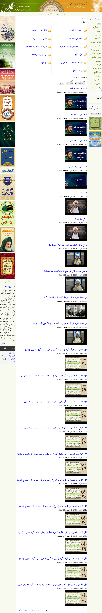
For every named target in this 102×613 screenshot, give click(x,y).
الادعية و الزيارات (76, 30)
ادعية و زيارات (58, 14)
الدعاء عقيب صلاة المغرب (78, 88)
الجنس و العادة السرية (40, 38)
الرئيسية (84, 18)
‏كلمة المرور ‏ (98, 98)
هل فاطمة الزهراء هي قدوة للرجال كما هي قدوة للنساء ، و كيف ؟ (64, 297)
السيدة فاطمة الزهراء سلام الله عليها (71, 46)
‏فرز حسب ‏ (82, 80)
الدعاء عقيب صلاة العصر (78, 114)
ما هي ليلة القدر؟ (81, 219)
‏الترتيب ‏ (71, 80)
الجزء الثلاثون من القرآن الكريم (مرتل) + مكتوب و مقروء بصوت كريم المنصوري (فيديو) (56, 349)
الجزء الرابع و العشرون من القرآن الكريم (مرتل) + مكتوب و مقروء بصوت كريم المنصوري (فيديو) (53, 506)
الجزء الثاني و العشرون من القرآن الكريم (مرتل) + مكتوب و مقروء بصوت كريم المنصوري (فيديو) (53, 558)
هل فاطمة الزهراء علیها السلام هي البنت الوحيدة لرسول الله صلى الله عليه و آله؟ (60, 323)
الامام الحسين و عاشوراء (39, 30)
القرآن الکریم (78, 54)
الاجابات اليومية (96, 46)
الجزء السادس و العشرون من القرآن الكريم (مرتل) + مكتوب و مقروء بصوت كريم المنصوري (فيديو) (52, 454)
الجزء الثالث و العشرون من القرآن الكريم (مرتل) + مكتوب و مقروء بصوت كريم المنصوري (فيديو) (52, 532)
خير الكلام (97, 72)
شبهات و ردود (39, 14)
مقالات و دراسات (48, 14)
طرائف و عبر (97, 68)
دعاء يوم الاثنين (9, 286)
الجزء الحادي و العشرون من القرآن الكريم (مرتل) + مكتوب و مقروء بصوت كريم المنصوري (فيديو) (52, 584)
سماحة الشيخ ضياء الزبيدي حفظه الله (11, 357)
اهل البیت (44, 62)
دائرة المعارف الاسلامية (96, 36)
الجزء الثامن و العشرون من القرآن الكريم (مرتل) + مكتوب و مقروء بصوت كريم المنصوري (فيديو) (52, 402)
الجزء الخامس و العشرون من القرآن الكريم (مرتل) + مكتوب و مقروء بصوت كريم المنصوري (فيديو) (52, 480)
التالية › (25, 610)
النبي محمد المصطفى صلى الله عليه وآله (71, 62)
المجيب (64, 14)
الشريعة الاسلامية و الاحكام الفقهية (35, 46)
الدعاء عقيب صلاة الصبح (78, 167)
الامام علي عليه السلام (75, 38)
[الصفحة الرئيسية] (51, 11)
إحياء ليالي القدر (81, 193)
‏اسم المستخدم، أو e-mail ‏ (95, 89)
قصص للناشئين (96, 57)
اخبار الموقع (97, 79)
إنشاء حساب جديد (97, 105)
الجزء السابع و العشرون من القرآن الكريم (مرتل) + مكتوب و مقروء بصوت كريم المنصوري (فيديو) (52, 428)
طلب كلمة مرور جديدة (95, 108)
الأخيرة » (19, 610)
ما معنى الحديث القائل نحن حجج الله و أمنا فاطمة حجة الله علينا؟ (65, 271)
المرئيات (98, 76)
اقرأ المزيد (2, 343)
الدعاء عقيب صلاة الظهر (78, 141)
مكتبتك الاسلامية (95, 53)
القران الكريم (97, 27)
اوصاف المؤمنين (77, 70)
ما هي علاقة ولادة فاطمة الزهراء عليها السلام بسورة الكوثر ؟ (66, 245)
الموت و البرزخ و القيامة (39, 54)
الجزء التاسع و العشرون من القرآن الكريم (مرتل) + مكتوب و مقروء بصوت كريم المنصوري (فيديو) (52, 376)
